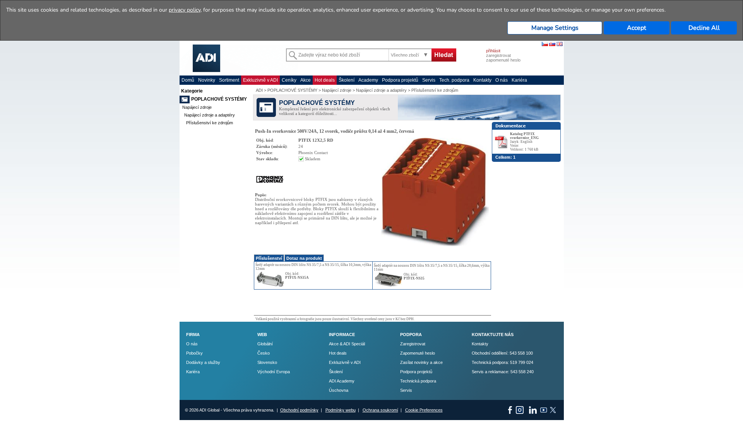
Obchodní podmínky (299, 410)
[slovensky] (552, 44)
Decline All (704, 28)
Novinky (206, 80)
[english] (559, 44)
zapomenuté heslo (503, 60)
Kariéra (519, 80)
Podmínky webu (340, 410)
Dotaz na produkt (304, 258)
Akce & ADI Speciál (347, 343)
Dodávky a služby (203, 362)
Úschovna (338, 390)
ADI (259, 90)
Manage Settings (555, 28)
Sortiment (229, 80)
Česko (263, 353)
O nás (501, 80)
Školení (346, 80)
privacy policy (184, 10)
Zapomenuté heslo (417, 353)
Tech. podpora (454, 80)
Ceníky (289, 80)
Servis (428, 80)
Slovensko (267, 362)
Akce (305, 80)
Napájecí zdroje (197, 107)
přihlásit (493, 50)
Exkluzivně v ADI (260, 80)
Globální (265, 343)
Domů (187, 80)
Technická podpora (418, 381)
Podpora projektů (400, 80)
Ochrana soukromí (380, 410)
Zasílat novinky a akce (421, 362)
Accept (636, 28)
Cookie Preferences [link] (424, 410)
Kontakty (482, 80)
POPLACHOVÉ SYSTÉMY (219, 99)
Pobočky (194, 353)
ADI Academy (341, 381)
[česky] (545, 44)
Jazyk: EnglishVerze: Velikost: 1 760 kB (524, 141)
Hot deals (325, 80)
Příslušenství (269, 258)
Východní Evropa (273, 371)
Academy (368, 80)
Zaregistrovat (412, 343)
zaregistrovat (498, 55)
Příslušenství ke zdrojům (209, 122)
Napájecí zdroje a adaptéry (209, 115)
